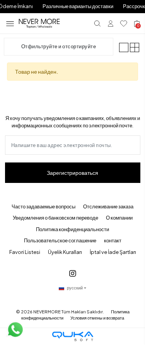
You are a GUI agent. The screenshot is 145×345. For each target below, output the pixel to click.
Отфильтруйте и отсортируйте (58, 46)
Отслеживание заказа (108, 206)
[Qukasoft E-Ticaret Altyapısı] (72, 336)
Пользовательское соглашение (60, 240)
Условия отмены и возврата (97, 317)
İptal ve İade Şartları (113, 252)
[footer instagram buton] (72, 273)
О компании (119, 218)
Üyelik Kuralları (65, 252)
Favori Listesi (24, 252)
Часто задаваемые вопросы (43, 206)
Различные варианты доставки (78, 6)
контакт (112, 240)
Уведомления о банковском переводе (55, 218)
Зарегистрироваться (72, 172)
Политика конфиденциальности (72, 229)
